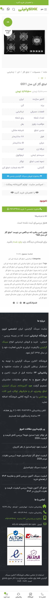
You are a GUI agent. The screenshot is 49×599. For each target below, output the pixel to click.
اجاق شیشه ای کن (10, 264)
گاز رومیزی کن (37, 288)
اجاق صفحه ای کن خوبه (38, 267)
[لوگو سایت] (28, 9)
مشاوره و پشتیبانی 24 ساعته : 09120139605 (23, 518)
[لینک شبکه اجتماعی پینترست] (20, 303)
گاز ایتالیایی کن (18, 284)
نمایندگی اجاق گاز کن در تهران (27, 294)
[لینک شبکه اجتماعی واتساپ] (17, 303)
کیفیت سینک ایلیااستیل (35, 467)
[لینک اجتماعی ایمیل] (24, 303)
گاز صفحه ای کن (26, 288)
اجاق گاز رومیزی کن (22, 267)
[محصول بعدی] (38, 78)
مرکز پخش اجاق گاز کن (19, 291)
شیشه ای (14, 259)
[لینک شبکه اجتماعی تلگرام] (14, 303)
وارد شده (17, 242)
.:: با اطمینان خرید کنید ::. (24, 2)
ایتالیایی (10, 72)
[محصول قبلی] (45, 78)
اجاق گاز (26, 72)
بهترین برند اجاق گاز (12, 270)
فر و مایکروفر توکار (23, 391)
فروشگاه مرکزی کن (19, 281)
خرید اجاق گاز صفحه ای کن (27, 277)
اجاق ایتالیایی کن (24, 264)
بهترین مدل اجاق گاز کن (18, 274)
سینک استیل (9, 385)
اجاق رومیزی (40, 391)
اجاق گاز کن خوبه (26, 270)
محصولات (36, 72)
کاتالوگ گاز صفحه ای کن (33, 284)
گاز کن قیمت (14, 288)
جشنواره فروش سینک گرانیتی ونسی (24, 176)
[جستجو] (13, 9)
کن (18, 72)
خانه (45, 72)
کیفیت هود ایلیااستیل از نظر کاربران (30, 446)
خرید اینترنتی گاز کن (34, 281)
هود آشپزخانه (25, 385)
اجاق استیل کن (36, 264)
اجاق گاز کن (11, 267)
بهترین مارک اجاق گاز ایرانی (37, 274)
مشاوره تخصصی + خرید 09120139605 (24, 209)
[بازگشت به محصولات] (42, 78)
